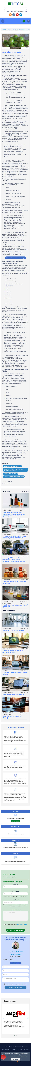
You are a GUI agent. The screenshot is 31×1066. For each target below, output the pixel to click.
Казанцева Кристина (7, 692)
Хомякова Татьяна (7, 648)
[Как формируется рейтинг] (28, 21)
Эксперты (18, 1047)
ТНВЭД (25, 11)
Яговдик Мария (6, 534)
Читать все (25, 491)
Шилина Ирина (6, 579)
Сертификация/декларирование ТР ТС (12, 466)
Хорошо (15, 1059)
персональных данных (22, 924)
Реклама (26, 1049)
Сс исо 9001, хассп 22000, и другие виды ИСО (14, 476)
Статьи (11, 1047)
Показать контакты (15, 963)
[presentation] (3, 1018)
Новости (25, 1047)
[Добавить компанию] (10, 14)
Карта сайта (15, 1049)
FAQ (21, 1049)
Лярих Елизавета (6, 628)
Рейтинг (6, 1047)
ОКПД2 (19, 11)
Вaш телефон (15, 891)
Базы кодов (6, 1049)
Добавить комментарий (15, 930)
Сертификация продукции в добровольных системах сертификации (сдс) (13, 470)
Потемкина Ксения (7, 556)
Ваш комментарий (15, 910)
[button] (14, 1035)
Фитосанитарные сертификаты (11, 473)
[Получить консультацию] (23, 21)
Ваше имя (15, 884)
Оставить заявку (15, 821)
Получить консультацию (15, 987)
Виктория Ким (6, 670)
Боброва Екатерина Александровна (7, 509)
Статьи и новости (10, 11)
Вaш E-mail (15, 900)
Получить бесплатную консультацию (15, 258)
